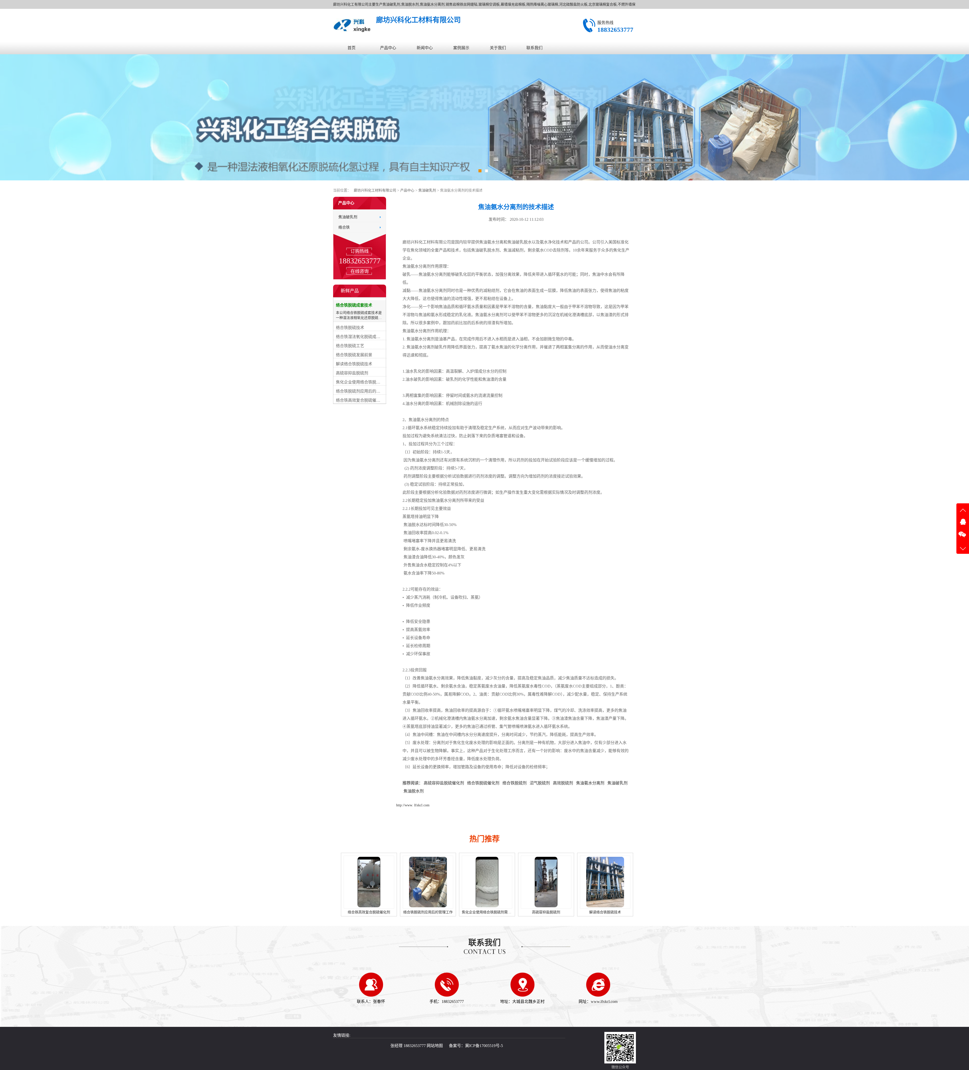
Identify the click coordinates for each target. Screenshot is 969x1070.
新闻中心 (425, 48)
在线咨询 (360, 271)
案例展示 (461, 48)
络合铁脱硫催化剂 (483, 783)
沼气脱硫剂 (540, 783)
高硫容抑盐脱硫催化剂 (444, 783)
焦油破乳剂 (427, 190)
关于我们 (498, 48)
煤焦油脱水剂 (602, 912)
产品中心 (388, 48)
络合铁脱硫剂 (514, 783)
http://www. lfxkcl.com (412, 805)
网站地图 (435, 1046)
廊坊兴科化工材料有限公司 (375, 190)
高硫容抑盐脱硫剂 (428, 912)
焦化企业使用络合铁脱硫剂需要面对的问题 (377, 912)
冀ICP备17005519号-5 (484, 1046)
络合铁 (344, 227)
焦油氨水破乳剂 (544, 912)
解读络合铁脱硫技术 (487, 912)
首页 (351, 48)
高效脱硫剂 (563, 783)
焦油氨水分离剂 (590, 783)
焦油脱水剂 (413, 791)
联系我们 (534, 48)
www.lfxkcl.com (604, 1001)
